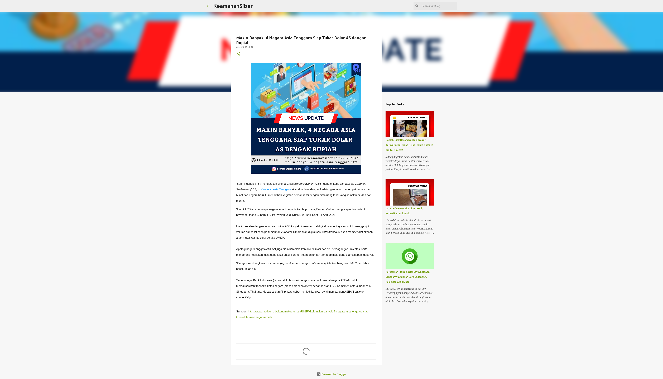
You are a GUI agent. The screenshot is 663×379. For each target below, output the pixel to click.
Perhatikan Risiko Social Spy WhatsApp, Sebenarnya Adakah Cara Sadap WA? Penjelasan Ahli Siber (408, 277)
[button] (238, 54)
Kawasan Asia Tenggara (276, 189)
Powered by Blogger (333, 374)
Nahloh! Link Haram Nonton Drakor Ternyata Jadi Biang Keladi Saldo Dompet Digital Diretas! (409, 145)
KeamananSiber (233, 6)
